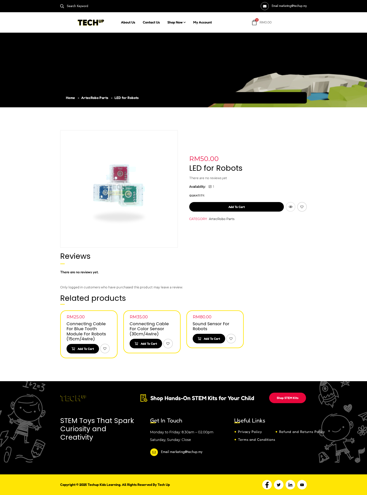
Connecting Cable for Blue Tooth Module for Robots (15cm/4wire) (86, 331)
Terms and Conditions (256, 439)
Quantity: (197, 195)
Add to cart (236, 207)
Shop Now (175, 22)
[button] (302, 207)
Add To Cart (85, 349)
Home (70, 97)
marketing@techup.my (293, 6)
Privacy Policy (250, 431)
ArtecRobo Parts (94, 97)
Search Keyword (77, 6)
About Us (128, 22)
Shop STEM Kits (287, 398)
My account (202, 22)
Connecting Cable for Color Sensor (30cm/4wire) (149, 329)
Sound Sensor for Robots (211, 326)
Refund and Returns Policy (302, 431)
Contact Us (151, 22)
